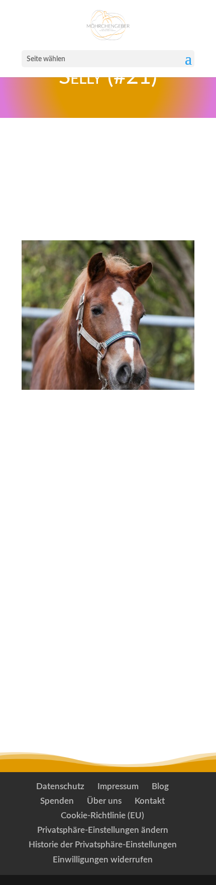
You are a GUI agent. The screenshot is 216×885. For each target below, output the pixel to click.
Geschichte (67, 469)
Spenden (57, 801)
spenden (107, 160)
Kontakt (150, 801)
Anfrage (108, 208)
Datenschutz (60, 786)
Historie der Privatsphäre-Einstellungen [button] (103, 844)
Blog (160, 786)
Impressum (118, 786)
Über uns (104, 801)
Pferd (53, 418)
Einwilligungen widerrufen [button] (103, 859)
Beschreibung (73, 444)
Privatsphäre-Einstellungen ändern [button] (102, 830)
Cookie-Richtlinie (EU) (102, 815)
